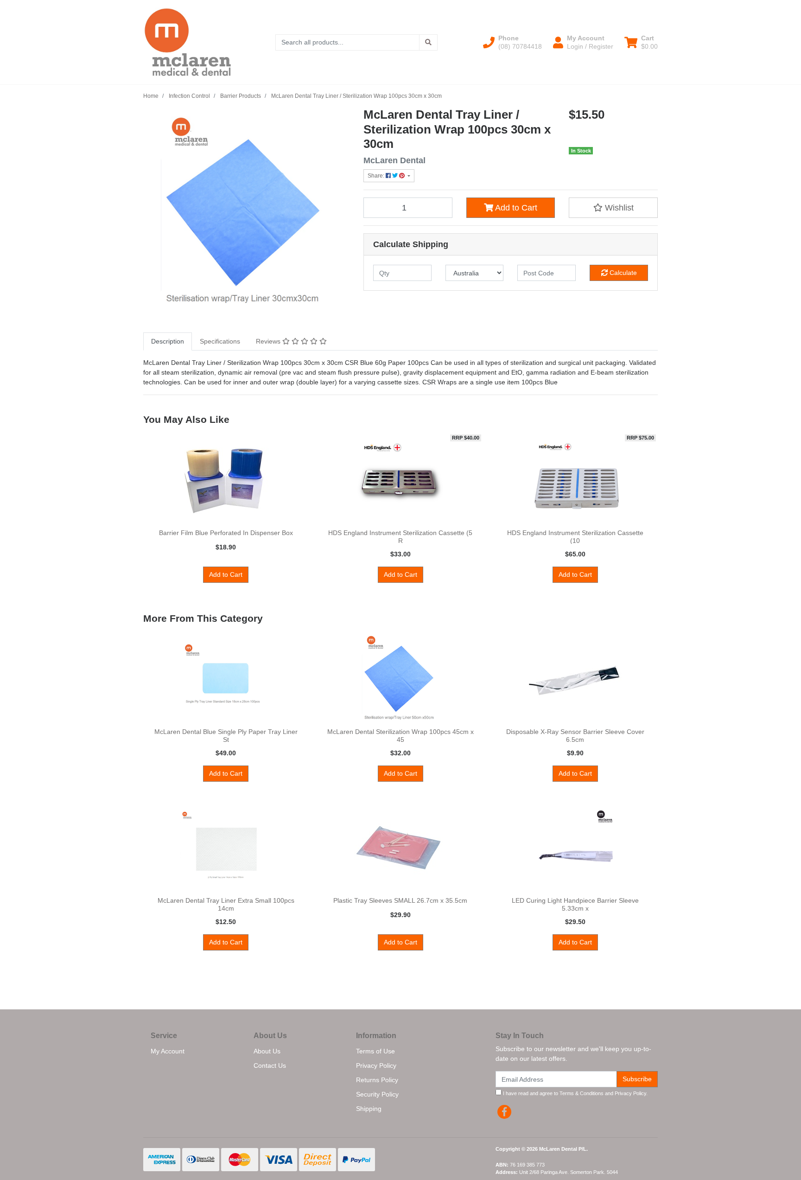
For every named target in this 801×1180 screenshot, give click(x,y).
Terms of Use (375, 1051)
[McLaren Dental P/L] (187, 41)
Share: (377, 175)
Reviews (269, 341)
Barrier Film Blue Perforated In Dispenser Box (226, 532)
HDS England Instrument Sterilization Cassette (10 (575, 536)
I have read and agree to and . (575, 1093)
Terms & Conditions (581, 1093)
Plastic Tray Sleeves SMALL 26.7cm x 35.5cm (400, 900)
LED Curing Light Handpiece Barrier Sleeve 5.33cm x (575, 904)
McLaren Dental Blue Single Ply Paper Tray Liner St (226, 735)
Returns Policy (377, 1080)
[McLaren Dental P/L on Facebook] (504, 1112)
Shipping (368, 1108)
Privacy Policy (376, 1065)
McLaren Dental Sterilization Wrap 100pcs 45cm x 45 (400, 735)
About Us (267, 1051)
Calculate (622, 272)
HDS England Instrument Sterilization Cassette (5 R (400, 536)
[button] (512, 42)
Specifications (220, 341)
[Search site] (428, 42)
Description (167, 341)
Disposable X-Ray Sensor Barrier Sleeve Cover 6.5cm (575, 735)
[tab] (167, 341)
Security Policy (377, 1094)
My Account (167, 1051)
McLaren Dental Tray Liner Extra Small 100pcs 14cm (226, 904)
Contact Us (270, 1065)
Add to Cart (515, 207)
